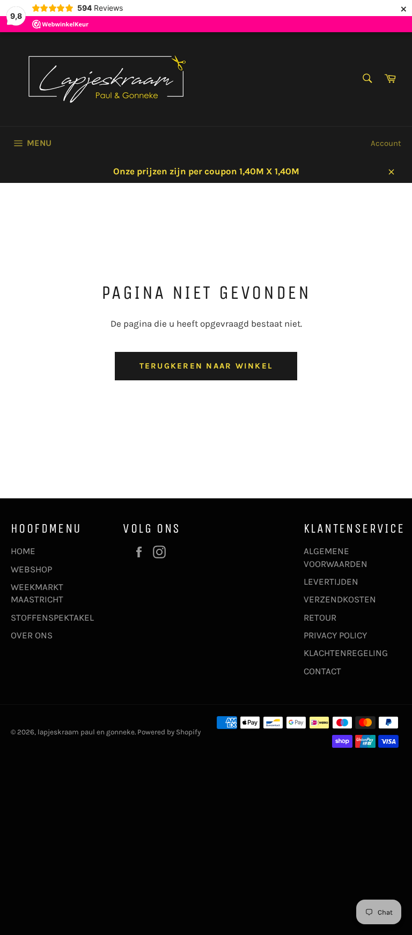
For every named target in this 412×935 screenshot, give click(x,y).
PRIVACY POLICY (335, 635)
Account (386, 143)
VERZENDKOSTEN (340, 599)
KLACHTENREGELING (346, 652)
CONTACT (322, 671)
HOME (23, 551)
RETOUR (320, 617)
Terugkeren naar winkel (206, 366)
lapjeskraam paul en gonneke (86, 732)
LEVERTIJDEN (331, 581)
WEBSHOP (31, 569)
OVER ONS (32, 635)
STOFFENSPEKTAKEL (52, 617)
